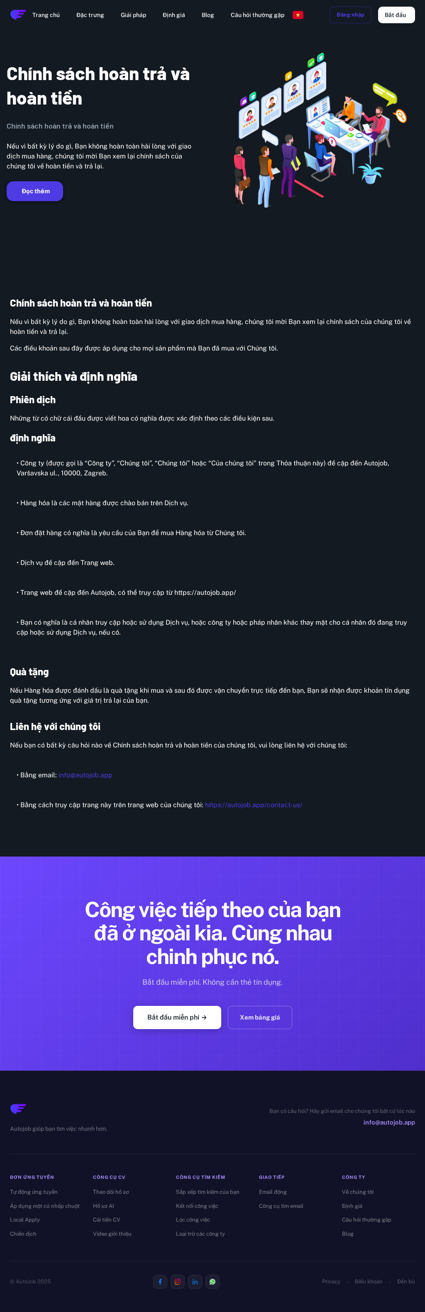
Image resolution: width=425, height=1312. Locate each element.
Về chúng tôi (358, 1192)
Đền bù (406, 1281)
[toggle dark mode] (318, 15)
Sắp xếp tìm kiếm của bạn (207, 1192)
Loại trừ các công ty (200, 1234)
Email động (273, 1192)
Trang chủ (46, 15)
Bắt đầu (395, 15)
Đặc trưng (90, 15)
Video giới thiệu (112, 1234)
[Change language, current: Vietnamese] (298, 15)
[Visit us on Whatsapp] (212, 1282)
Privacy (331, 1281)
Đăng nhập (350, 15)
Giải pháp (133, 15)
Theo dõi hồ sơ (111, 1192)
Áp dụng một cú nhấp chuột (45, 1206)
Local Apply (25, 1220)
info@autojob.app (85, 775)
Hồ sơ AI (103, 1206)
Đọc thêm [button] (36, 191)
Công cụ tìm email (281, 1206)
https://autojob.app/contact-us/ (254, 805)
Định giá (174, 15)
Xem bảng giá (260, 1017)
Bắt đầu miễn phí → (177, 1017)
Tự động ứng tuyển (34, 1192)
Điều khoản (369, 1281)
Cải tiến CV (106, 1220)
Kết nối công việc (197, 1206)
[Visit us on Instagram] (178, 1282)
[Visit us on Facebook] (160, 1282)
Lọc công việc (193, 1220)
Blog (208, 15)
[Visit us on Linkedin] (195, 1282)
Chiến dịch (23, 1234)
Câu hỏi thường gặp (257, 15)
